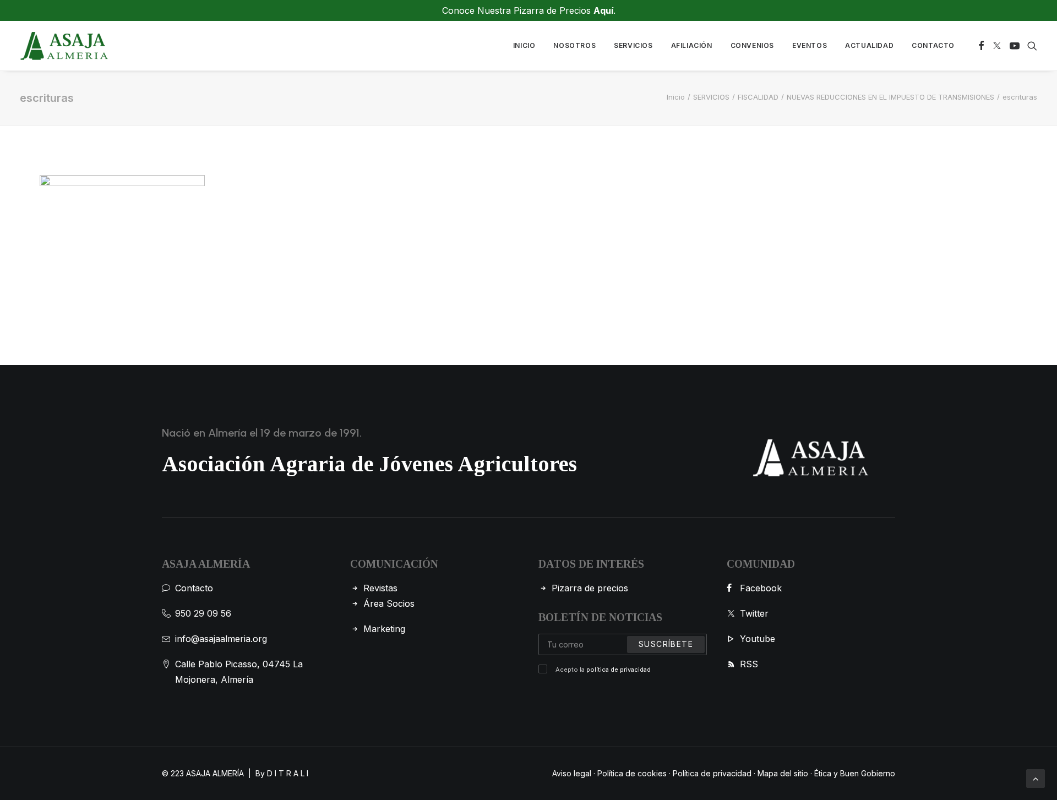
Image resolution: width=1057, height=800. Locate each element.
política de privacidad (618, 669)
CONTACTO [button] (933, 45)
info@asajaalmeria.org (221, 638)
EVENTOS (809, 45)
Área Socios (389, 603)
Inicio (676, 96)
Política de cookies (632, 773)
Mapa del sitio (783, 773)
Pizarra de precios (590, 588)
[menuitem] (524, 45)
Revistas (380, 588)
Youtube (757, 638)
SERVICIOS (633, 45)
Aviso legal (571, 773)
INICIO (524, 45)
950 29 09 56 (203, 613)
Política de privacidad (712, 773)
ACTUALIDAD (869, 45)
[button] (981, 45)
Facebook (761, 588)
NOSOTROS (574, 45)
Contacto (194, 588)
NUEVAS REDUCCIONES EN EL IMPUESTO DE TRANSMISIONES (890, 96)
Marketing (384, 628)
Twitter (754, 613)
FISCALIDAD (758, 96)
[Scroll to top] (1035, 777)
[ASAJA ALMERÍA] (64, 46)
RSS (749, 664)
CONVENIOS (752, 45)
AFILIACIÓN (691, 45)
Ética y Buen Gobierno (854, 773)
